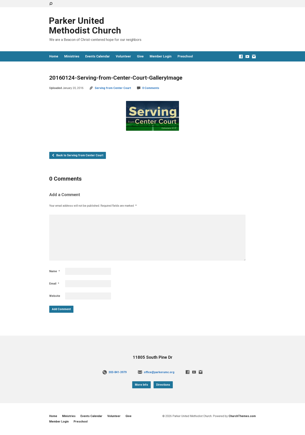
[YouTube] (247, 56)
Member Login (161, 56)
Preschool (185, 56)
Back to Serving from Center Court (79, 155)
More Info (141, 384)
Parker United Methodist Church (85, 26)
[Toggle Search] (50, 4)
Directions (163, 384)
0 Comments (150, 88)
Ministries (71, 56)
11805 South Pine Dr (152, 357)
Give (140, 56)
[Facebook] (241, 56)
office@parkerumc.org (159, 372)
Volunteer (123, 56)
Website (54, 296)
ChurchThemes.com (242, 416)
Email (54, 283)
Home (53, 56)
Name (54, 271)
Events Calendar (97, 56)
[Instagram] (254, 56)
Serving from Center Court (113, 88)
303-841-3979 (118, 372)
